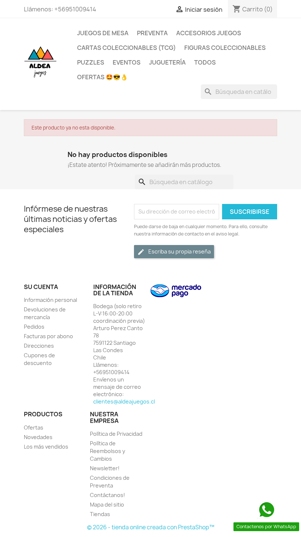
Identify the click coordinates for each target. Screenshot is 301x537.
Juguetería (167, 62)
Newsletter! (105, 468)
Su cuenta (41, 287)
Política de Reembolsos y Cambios (107, 451)
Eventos (127, 62)
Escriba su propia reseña (179, 251)
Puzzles (90, 62)
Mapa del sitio (107, 504)
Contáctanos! (107, 495)
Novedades (38, 437)
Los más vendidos (46, 446)
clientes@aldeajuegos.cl (124, 401)
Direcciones (39, 345)
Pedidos (34, 326)
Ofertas (33, 427)
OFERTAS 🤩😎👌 (102, 77)
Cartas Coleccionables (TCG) (126, 48)
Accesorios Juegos (208, 33)
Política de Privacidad (116, 433)
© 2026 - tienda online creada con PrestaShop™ (150, 527)
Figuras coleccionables (225, 48)
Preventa (152, 33)
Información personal (50, 299)
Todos (205, 62)
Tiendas (100, 514)
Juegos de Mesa (102, 33)
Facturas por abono (48, 336)
